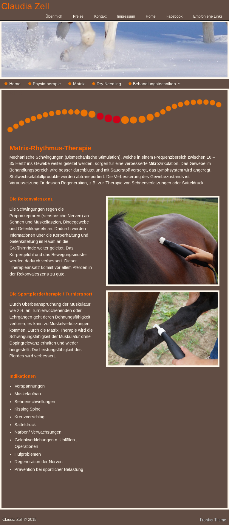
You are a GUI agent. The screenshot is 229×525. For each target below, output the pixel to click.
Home (151, 16)
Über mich (54, 16)
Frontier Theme (213, 520)
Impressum (126, 16)
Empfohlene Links (207, 16)
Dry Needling (109, 83)
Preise (78, 16)
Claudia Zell (25, 6)
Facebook (174, 16)
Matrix (79, 83)
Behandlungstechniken (154, 83)
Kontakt (100, 16)
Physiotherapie (47, 83)
